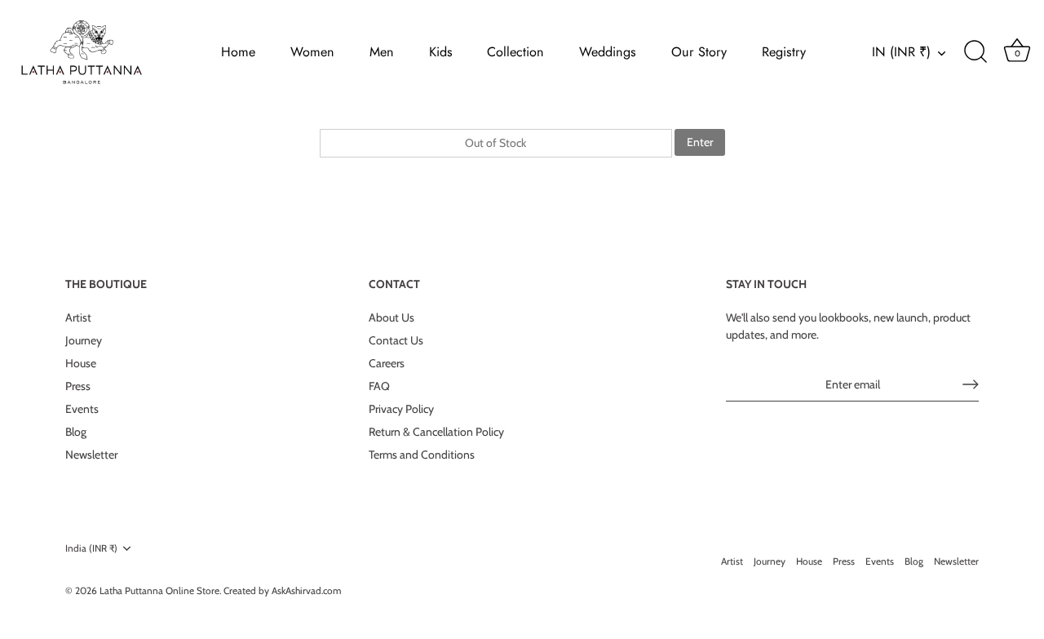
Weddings (607, 51)
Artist (78, 317)
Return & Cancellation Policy (436, 431)
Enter (700, 142)
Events (82, 409)
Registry (784, 51)
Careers (387, 363)
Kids (441, 51)
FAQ (379, 386)
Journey (83, 340)
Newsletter (91, 454)
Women (312, 51)
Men (381, 51)
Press (78, 386)
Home (238, 51)
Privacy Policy (401, 409)
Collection (515, 51)
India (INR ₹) (91, 548)
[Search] (975, 52)
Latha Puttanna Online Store (159, 591)
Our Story (699, 51)
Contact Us (396, 340)
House (80, 363)
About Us (391, 317)
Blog (75, 431)
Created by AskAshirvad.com (282, 591)
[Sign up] (970, 384)
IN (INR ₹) (901, 52)
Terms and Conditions (422, 454)
